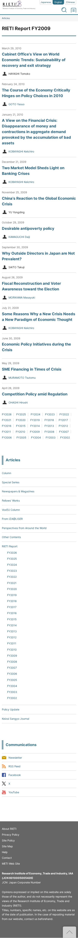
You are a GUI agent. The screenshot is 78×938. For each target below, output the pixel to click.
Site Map (7, 846)
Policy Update (10, 709)
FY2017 (63, 420)
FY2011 (6, 431)
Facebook (15, 775)
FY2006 (7, 437)
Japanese (46, 2)
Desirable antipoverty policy (28, 228)
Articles (6, 18)
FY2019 (35, 420)
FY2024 (35, 414)
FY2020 (21, 420)
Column (6, 473)
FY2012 (63, 425)
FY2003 (50, 437)
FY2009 (35, 431)
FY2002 (65, 437)
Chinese (70, 2)
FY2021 (6, 420)
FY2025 (21, 414)
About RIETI (9, 828)
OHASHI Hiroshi (18, 402)
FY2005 (21, 437)
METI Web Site (11, 863)
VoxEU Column (11, 509)
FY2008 (49, 431)
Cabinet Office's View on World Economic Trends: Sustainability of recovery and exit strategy (34, 60)
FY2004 (36, 437)
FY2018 (49, 420)
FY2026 (7, 414)
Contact (7, 857)
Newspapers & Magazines (18, 491)
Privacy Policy (10, 834)
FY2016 (6, 425)
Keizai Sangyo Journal (15, 718)
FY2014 (35, 425)
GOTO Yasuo (16, 104)
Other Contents (11, 537)
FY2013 (49, 425)
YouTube (14, 792)
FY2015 (21, 425)
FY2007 (64, 431)
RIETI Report (9, 546)
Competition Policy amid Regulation (34, 394)
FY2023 (50, 414)
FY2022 (64, 414)
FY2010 (20, 431)
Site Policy (8, 840)
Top (69, 932)
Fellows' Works (11, 500)
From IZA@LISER (12, 518)
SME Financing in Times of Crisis (31, 369)
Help (5, 852)
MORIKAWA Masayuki (22, 297)
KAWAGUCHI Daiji (19, 236)
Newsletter (15, 757)
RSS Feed (14, 766)
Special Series (10, 482)
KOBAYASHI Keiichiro (21, 151)
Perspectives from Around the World (24, 528)
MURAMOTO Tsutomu (22, 377)
